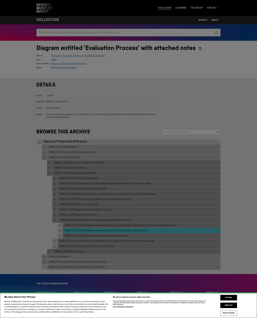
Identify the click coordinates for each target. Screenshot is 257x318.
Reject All (229, 305)
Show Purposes (229, 313)
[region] (128, 305)
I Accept (228, 297)
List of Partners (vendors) (123, 307)
